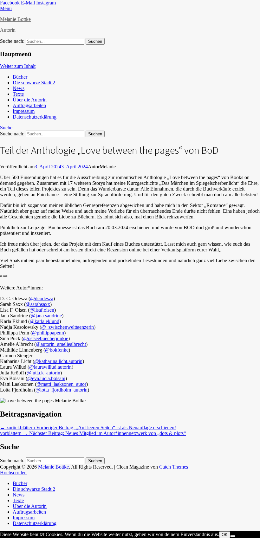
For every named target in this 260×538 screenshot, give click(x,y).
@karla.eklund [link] (44, 321)
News (18, 88)
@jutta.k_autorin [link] (43, 372)
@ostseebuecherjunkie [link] (45, 338)
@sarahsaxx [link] (38, 304)
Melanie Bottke (15, 19)
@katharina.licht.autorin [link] (58, 361)
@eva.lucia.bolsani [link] (46, 378)
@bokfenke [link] (56, 350)
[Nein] (232, 536)
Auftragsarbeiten (29, 105)
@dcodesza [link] (41, 298)
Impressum (24, 111)
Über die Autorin (30, 99)
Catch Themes (173, 467)
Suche (6, 127)
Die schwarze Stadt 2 (34, 82)
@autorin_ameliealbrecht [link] (61, 344)
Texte (18, 94)
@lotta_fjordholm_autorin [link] (62, 389)
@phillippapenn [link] (48, 332)
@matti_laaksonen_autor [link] (61, 384)
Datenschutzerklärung (34, 117)
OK (225, 534)
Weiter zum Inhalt (18, 66)
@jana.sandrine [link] (46, 315)
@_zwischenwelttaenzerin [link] (67, 327)
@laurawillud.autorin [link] (50, 367)
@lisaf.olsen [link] (41, 310)
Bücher (20, 77)
